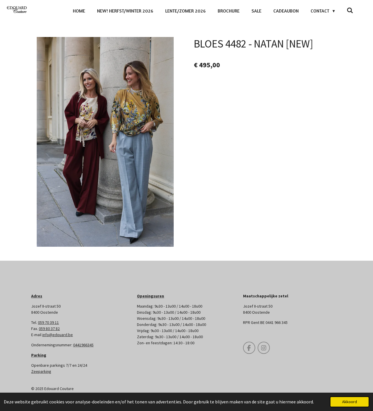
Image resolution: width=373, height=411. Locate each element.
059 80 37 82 (49, 328)
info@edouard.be (57, 334)
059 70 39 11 (48, 322)
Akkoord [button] (349, 401)
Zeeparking (41, 371)
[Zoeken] (350, 10)
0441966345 (83, 345)
